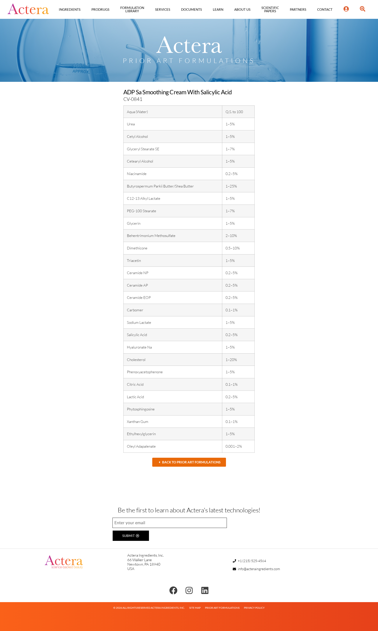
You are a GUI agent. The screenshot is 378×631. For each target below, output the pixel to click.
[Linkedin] (205, 590)
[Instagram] (189, 590)
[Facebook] (173, 590)
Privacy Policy (254, 607)
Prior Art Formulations (222, 607)
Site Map (195, 607)
